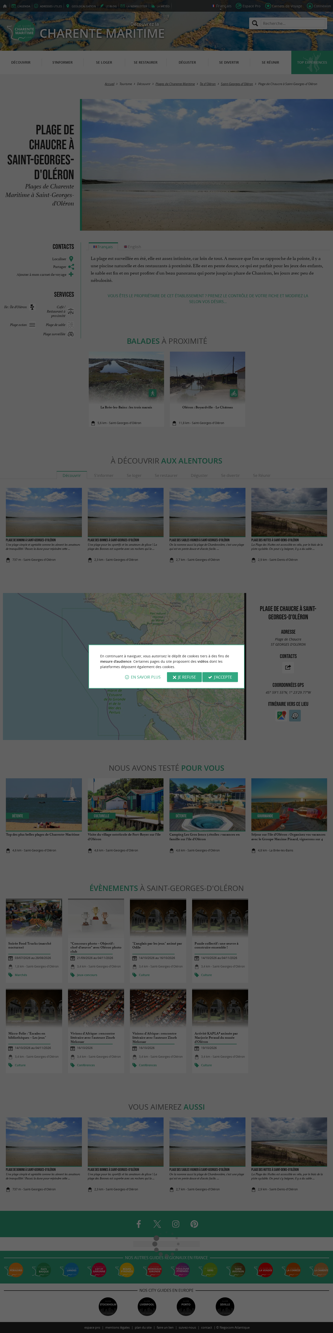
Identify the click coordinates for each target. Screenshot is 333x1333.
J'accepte (223, 677)
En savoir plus (146, 677)
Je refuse (187, 677)
